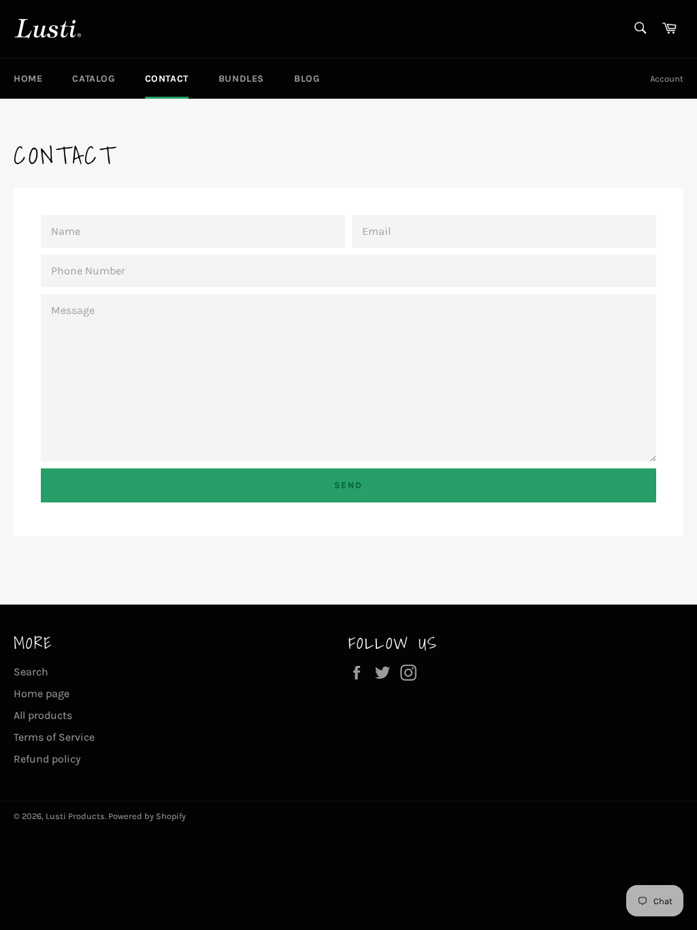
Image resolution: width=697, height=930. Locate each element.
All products (43, 715)
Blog (306, 78)
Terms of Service (54, 737)
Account (666, 79)
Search (31, 671)
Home (28, 78)
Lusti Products (75, 816)
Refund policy (47, 758)
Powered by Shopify (147, 816)
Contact (167, 78)
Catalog (93, 78)
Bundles (241, 78)
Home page (41, 693)
